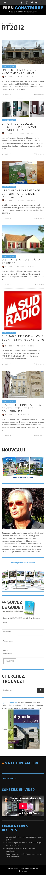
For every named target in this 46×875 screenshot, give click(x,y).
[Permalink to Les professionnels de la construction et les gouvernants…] (23, 384)
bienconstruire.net (9, 778)
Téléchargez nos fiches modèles (23, 563)
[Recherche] (5, 2)
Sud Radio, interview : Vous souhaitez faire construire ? (23, 339)
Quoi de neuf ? (8, 66)
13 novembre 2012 (27, 200)
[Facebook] (21, 2)
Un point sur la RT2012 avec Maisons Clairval (19, 71)
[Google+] (26, 2)
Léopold (9, 848)
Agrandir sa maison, (9, 703)
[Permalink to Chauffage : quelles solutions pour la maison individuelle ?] (23, 109)
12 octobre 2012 (27, 346)
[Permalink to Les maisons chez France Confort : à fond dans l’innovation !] (23, 172)
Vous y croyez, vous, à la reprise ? (21, 261)
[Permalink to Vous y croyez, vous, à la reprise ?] (23, 239)
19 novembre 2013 (27, 133)
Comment (40, 284)
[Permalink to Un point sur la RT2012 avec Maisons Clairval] (23, 52)
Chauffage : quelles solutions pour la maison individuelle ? (21, 127)
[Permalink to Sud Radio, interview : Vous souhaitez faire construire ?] (23, 310)
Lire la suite (6, 94)
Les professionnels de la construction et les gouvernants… (21, 408)
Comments (40, 364)
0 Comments (40, 94)
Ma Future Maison (21, 763)
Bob (8, 843)
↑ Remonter (23, 871)
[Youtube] (36, 2)
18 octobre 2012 (27, 266)
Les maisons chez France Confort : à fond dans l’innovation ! (21, 194)
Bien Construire (12, 77)
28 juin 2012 (25, 415)
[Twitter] (31, 2)
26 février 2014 (26, 77)
